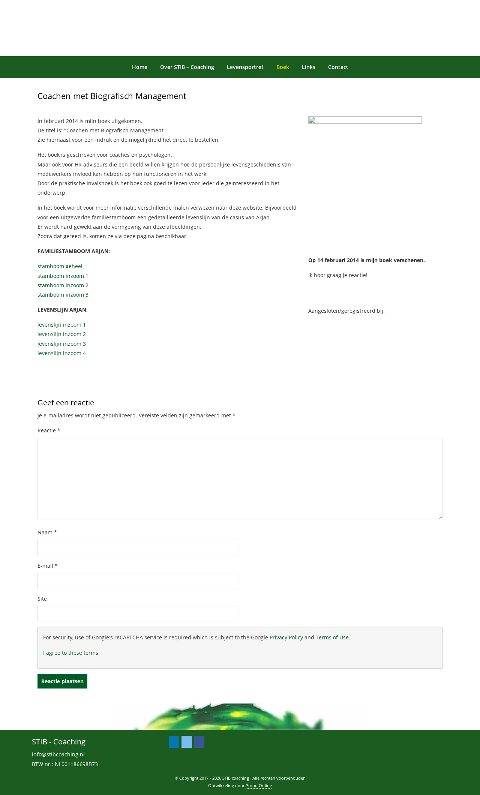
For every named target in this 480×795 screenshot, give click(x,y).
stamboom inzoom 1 (63, 275)
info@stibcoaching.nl (58, 754)
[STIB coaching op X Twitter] (187, 742)
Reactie (49, 430)
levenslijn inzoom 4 (62, 353)
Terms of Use (332, 637)
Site (42, 598)
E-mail (48, 565)
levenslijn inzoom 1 (62, 324)
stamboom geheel (60, 266)
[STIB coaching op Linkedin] (174, 742)
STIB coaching (38, 7)
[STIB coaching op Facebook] (199, 742)
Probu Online (259, 785)
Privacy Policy (286, 637)
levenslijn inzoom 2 (62, 334)
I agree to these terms (70, 652)
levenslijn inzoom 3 (62, 343)
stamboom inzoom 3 (63, 294)
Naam (47, 532)
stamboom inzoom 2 (63, 285)
